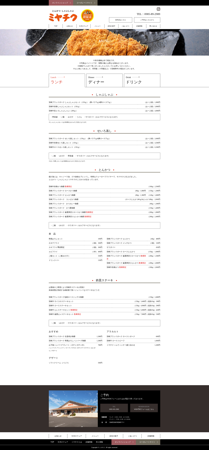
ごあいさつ (125, 26)
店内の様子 (111, 26)
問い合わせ (153, 26)
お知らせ (70, 26)
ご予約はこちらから (147, 20)
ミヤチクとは (77, 442)
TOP (55, 26)
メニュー (97, 26)
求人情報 (99, 442)
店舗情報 (139, 26)
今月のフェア (83, 26)
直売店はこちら (120, 20)
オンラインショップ (60, 3)
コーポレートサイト (84, 3)
